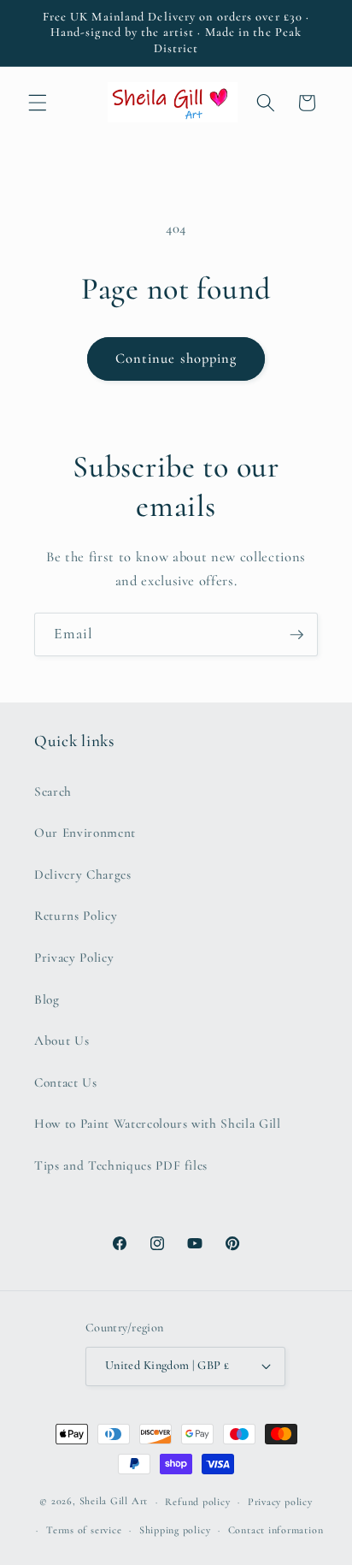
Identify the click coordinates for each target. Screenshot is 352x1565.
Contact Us (65, 1082)
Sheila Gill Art (114, 1502)
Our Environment (85, 832)
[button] (37, 102)
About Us (61, 1040)
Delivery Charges (83, 874)
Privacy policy (280, 1502)
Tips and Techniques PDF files (121, 1165)
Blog (47, 999)
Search (53, 791)
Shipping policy (175, 1530)
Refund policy (197, 1502)
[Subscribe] (296, 635)
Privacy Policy (74, 957)
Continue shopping (176, 358)
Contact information (276, 1530)
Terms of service (83, 1530)
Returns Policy (75, 915)
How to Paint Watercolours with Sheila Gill (157, 1123)
